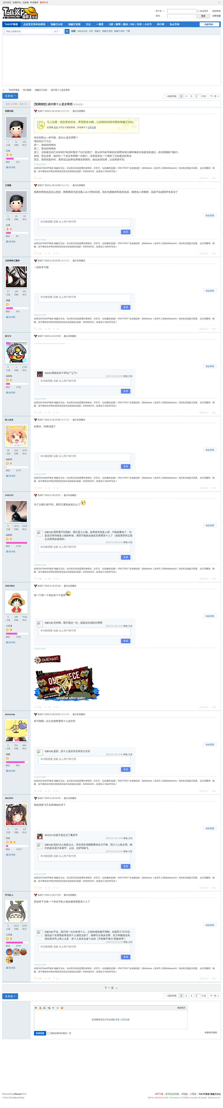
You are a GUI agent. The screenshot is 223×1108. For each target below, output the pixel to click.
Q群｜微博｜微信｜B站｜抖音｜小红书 (130, 24)
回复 (40, 178)
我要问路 (9, 111)
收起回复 (210, 215)
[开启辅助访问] (216, 2)
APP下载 (159, 1094)
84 (24, 216)
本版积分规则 (211, 1032)
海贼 (8, 300)
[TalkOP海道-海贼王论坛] (20, 13)
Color (40, 1008)
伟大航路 (27, 90)
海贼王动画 (119, 31)
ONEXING (10, 586)
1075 (24, 450)
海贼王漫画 (107, 31)
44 (16, 216)
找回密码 (216, 11)
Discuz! (18, 1094)
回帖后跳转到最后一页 (60, 1033)
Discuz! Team (18, 1098)
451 (24, 291)
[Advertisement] (108, 61)
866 (24, 745)
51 (16, 142)
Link (49, 1008)
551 (16, 745)
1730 (24, 367)
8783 (24, 926)
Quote (53, 1008)
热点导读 (174, 24)
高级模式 (181, 1008)
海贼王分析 (57, 24)
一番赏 (99, 24)
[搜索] (67, 31)
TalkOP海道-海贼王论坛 (3, 90)
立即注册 (216, 16)
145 (16, 291)
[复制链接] (78, 104)
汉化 (88, 24)
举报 (214, 178)
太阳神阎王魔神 (12, 260)
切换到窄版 (219, 2)
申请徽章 (34, 2)
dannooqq (10, 714)
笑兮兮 (8, 336)
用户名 (159, 11)
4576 (16, 526)
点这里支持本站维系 (34, 24)
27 (8, 291)
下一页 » (111, 987)
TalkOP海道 (11, 24)
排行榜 (160, 24)
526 (16, 450)
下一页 (213, 96)
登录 (56, 127)
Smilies (62, 1008)
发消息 (12, 167)
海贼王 (97, 31)
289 (16, 617)
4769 (24, 526)
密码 (158, 16)
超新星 (9, 376)
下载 (128, 31)
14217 (19, 849)
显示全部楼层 (79, 111)
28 (8, 450)
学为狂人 (9, 895)
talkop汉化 (82, 31)
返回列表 (172, 96)
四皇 (8, 838)
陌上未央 (9, 420)
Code (57, 1008)
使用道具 (203, 178)
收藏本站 (17, 2)
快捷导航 (209, 24)
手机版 (184, 1094)
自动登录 (204, 11)
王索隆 (8, 185)
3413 (16, 926)
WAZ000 (9, 798)
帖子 (56, 31)
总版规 (25, 2)
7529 (24, 617)
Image (44, 1008)
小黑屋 (193, 1094)
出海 (8, 151)
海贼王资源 (74, 24)
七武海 (9, 626)
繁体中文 (44, 2)
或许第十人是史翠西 (60, 90)
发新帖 (9, 95)
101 (24, 142)
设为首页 (7, 2)
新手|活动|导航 (172, 1094)
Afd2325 (9, 495)
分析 (91, 31)
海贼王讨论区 (41, 90)
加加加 (48, 373)
